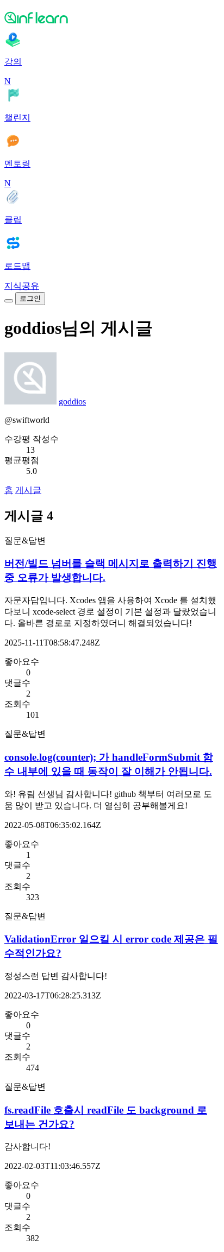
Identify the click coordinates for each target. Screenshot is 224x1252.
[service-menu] (8, 300)
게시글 (28, 490)
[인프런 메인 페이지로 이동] (112, 17)
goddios (72, 401)
